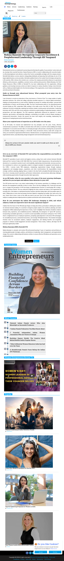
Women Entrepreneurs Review (39, 557)
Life (51, 7)
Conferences (21, 10)
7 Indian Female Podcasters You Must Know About (27, 329)
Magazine (10, 10)
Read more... (54, 548)
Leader (24, 16)
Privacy (22, 559)
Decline (55, 552)
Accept (41, 552)
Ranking (14, 16)
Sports (44, 7)
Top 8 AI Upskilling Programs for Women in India (20, 506)
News (8, 7)
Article (14, 7)
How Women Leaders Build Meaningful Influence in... (21, 545)
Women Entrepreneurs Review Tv (19, 357)
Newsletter (40, 559)
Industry (29, 7)
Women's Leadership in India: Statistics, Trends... (20, 430)
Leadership (21, 7)
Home (6, 16)
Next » (36, 241)
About (34, 559)
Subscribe (28, 559)
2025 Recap (47, 559)
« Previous (29, 241)
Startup (35, 7)
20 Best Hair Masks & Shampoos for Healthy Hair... (20, 468)
